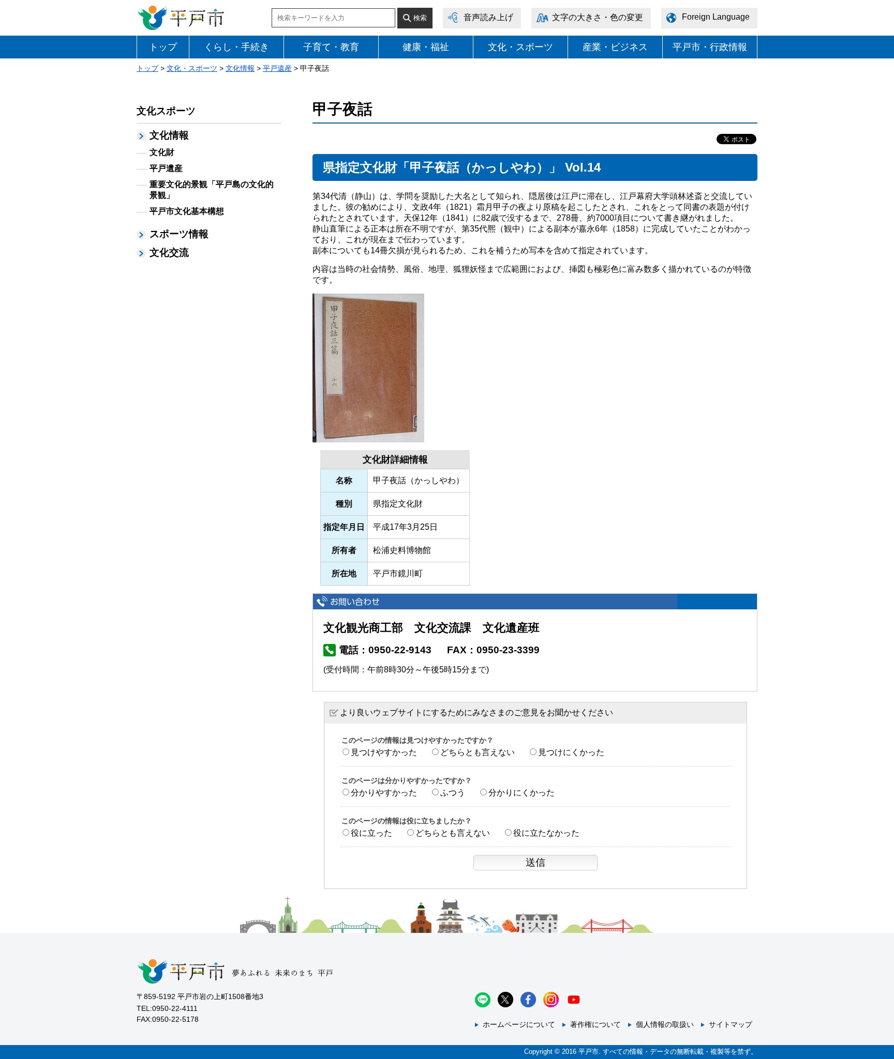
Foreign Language (716, 16)
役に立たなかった (546, 832)
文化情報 (240, 68)
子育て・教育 (331, 47)
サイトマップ (730, 1024)
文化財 (162, 152)
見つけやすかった (384, 752)
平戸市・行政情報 (710, 47)
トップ (163, 47)
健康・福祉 (426, 47)
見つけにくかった (571, 752)
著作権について (595, 1024)
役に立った (371, 832)
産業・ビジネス (615, 47)
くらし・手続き (236, 47)
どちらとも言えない (477, 752)
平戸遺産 (277, 68)
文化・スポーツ (520, 47)
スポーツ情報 (179, 233)
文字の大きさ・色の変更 (597, 17)
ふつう (452, 792)
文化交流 (169, 252)
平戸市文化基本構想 (187, 211)
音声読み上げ (488, 17)
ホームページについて (519, 1024)
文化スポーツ (166, 110)
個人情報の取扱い (665, 1024)
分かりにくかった (521, 792)
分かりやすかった (384, 792)
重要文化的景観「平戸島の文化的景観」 (212, 189)
